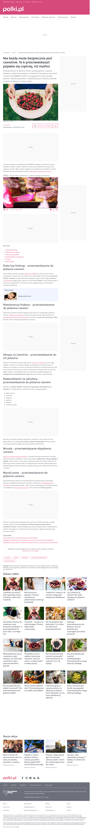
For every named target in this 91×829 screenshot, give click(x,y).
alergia (16, 557)
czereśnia (24, 557)
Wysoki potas (10, 261)
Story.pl (69, 810)
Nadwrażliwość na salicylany (15, 257)
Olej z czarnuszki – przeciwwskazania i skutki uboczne (20, 538)
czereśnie (7, 557)
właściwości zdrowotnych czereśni (40, 171)
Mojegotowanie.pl (29, 807)
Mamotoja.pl (28, 804)
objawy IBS (8, 281)
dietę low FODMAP (30, 274)
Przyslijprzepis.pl (50, 810)
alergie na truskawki (38, 363)
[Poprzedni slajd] (3, 746)
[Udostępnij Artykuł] (55, 126)
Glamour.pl (6, 807)
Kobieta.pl (48, 807)
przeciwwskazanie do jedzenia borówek (15, 317)
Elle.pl (5, 804)
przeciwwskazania (10, 561)
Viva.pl (68, 804)
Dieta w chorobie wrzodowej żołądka (14, 456)
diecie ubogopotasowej (21, 488)
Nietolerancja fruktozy (13, 252)
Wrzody (8, 259)
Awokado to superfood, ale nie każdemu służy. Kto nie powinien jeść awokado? (28, 540)
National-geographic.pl (30, 810)
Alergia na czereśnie (12, 254)
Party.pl (48, 804)
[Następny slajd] (86, 746)
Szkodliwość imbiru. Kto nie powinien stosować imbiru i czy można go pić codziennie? (30, 542)
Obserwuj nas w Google (44, 126)
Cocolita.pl (6, 810)
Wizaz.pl (69, 807)
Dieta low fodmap (11, 250)
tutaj (18, 826)
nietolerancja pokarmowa (39, 557)
